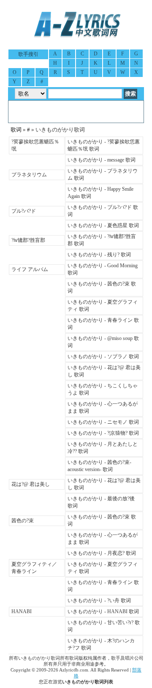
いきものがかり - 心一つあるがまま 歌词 (103, 407)
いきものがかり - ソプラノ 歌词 (103, 356)
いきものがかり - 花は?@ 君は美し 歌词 (104, 371)
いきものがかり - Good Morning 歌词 (103, 269)
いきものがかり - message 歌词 (102, 160)
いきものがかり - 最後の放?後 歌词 (101, 502)
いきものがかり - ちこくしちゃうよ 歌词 (103, 389)
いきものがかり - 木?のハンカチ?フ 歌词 (101, 644)
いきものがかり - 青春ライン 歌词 (103, 323)
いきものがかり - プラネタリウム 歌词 (103, 174)
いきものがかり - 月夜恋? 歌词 (102, 553)
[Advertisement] (76, 111)
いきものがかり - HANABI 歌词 (103, 611)
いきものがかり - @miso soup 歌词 (103, 341)
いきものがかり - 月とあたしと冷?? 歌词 (103, 447)
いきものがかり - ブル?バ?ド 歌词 (103, 210)
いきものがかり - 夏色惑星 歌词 (103, 225)
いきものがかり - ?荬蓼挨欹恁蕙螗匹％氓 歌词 (104, 145)
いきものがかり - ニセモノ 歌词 (103, 422)
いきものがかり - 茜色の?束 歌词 (102, 287)
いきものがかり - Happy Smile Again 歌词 (100, 192)
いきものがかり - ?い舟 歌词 (99, 600)
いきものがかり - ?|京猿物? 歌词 (103, 433)
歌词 (16, 129)
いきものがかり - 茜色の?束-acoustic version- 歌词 (99, 465)
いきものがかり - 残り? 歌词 (99, 255)
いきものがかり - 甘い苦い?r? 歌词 (104, 626)
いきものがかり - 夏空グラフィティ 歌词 (103, 305)
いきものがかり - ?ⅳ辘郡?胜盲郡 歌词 (102, 240)
